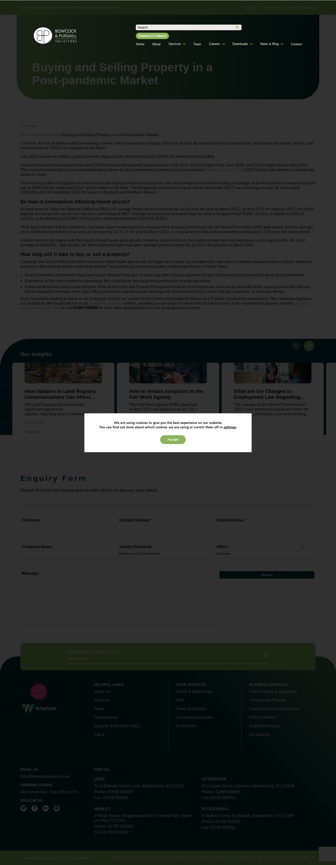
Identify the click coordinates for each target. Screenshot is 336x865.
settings (230, 427)
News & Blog (269, 44)
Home (140, 44)
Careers (214, 44)
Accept (173, 439)
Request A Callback (152, 36)
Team (197, 44)
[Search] (237, 27)
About (156, 44)
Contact (296, 44)
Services (174, 44)
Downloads (240, 44)
